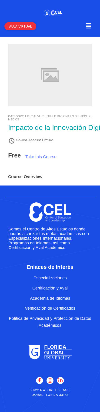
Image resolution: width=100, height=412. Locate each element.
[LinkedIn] (60, 380)
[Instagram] (50, 380)
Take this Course (41, 156)
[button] (88, 26)
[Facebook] (39, 380)
